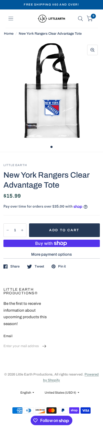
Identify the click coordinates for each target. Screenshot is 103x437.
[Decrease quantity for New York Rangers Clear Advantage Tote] (8, 230)
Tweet (39, 266)
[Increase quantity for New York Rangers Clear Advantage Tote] (22, 230)
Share (15, 266)
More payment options (51, 254)
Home (8, 33)
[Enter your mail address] (44, 346)
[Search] (80, 18)
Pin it (62, 266)
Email (7, 336)
